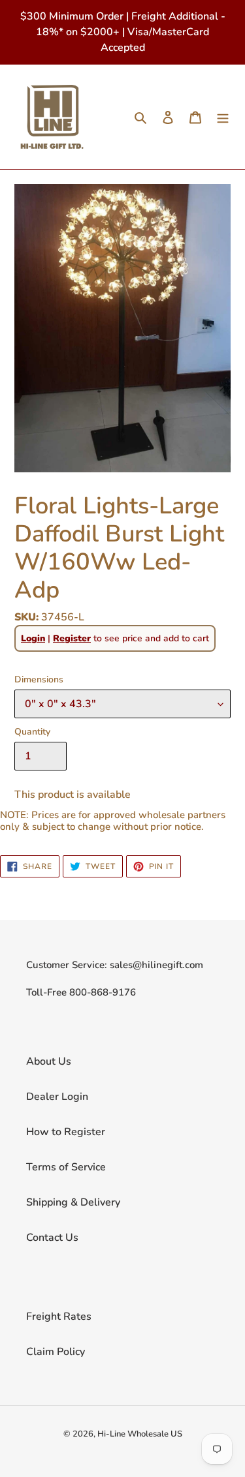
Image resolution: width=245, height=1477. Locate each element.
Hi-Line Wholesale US (139, 1434)
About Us (48, 1061)
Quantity (32, 731)
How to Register (65, 1132)
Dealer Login (57, 1096)
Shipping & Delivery (73, 1202)
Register (72, 638)
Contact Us (52, 1237)
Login (33, 638)
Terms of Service (66, 1167)
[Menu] (223, 116)
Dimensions (38, 679)
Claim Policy (55, 1352)
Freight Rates (58, 1316)
